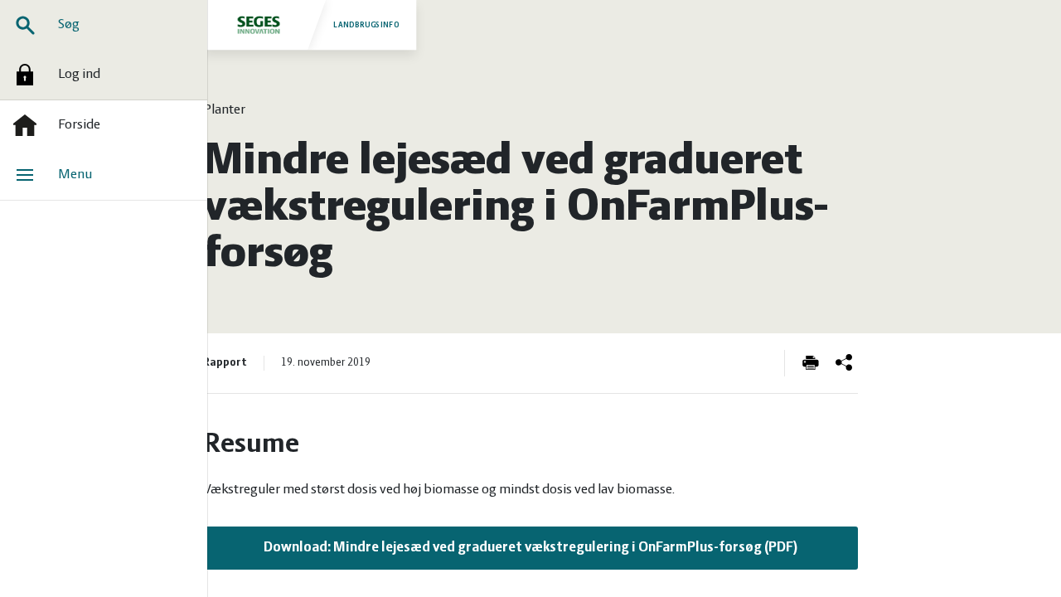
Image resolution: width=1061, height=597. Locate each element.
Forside (79, 125)
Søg (69, 24)
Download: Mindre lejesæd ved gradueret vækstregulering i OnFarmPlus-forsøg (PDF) (531, 548)
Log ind (79, 74)
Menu (75, 174)
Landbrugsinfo (366, 25)
